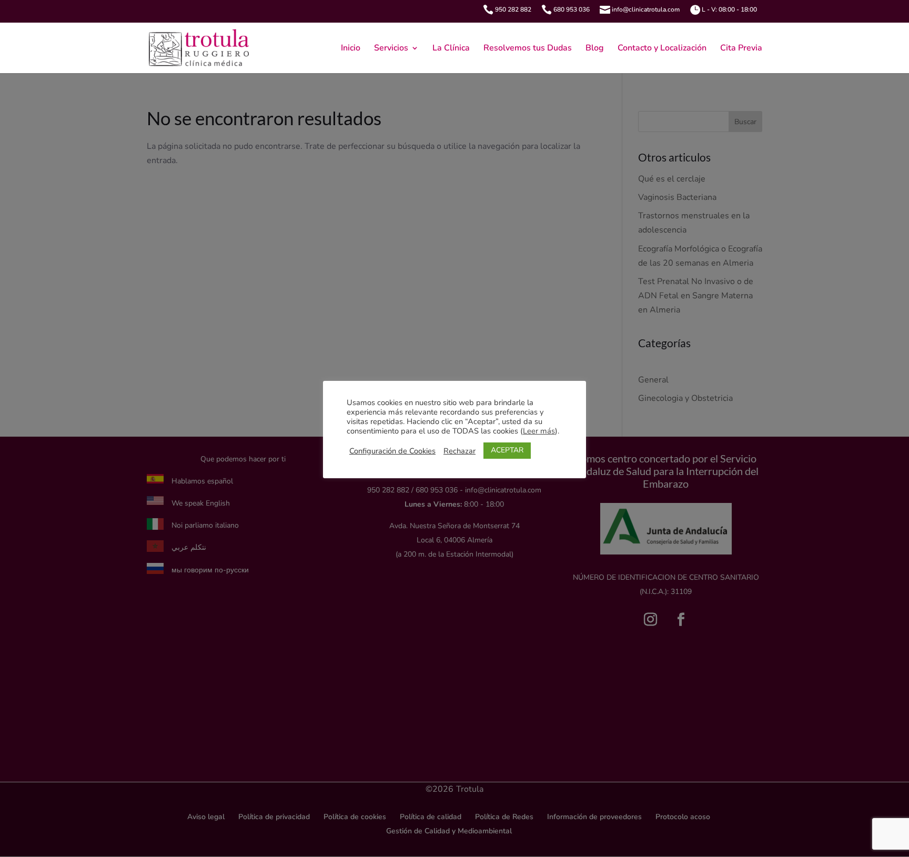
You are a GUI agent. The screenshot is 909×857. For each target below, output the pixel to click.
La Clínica (451, 49)
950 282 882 (513, 9)
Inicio (350, 49)
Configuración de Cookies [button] (392, 451)
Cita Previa (741, 49)
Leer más (539, 431)
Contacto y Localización (662, 49)
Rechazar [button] (459, 451)
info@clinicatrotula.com (646, 9)
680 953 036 (571, 9)
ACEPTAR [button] (507, 450)
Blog (594, 49)
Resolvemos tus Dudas (527, 49)
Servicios (391, 49)
